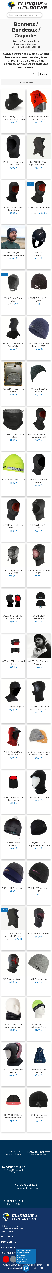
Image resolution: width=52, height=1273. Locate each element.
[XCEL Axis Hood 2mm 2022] (39, 510)
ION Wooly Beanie (38, 979)
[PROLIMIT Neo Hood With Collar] (13, 328)
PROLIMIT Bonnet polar (13, 888)
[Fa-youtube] (6, 1259)
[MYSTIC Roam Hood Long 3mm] (13, 192)
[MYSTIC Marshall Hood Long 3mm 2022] (39, 419)
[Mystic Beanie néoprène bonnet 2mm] (39, 827)
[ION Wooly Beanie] (39, 964)
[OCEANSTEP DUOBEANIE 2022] (39, 601)
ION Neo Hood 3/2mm (13, 979)
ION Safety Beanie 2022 (13, 480)
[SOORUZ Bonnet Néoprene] (39, 1100)
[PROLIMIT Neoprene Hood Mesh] (13, 147)
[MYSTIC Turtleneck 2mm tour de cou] (13, 1009)
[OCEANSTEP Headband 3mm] (13, 646)
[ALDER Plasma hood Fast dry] (13, 1054)
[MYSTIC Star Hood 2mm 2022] (39, 464)
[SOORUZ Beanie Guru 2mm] (39, 283)
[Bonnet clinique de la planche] (39, 1054)
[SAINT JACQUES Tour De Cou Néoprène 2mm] (13, 101)
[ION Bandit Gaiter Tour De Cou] (13, 419)
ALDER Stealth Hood (39, 797)
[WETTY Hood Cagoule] (13, 691)
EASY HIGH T (38, 1268)
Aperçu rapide (17, 100)
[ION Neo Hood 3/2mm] (13, 964)
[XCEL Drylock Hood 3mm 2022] (13, 555)
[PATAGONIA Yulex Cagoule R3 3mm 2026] (39, 147)
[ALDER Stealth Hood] (39, 782)
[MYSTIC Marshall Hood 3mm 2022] (13, 510)
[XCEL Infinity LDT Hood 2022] (39, 555)
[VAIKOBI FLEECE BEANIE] (39, 374)
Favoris (18, 95)
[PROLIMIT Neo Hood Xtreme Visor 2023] (39, 691)
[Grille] (2, 74)
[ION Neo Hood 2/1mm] (39, 918)
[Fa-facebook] (13, 1259)
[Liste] (6, 74)
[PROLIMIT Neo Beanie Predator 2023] (39, 328)
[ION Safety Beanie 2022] (13, 464)
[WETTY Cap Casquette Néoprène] (39, 646)
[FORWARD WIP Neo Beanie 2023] (39, 237)
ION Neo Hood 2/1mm (38, 933)
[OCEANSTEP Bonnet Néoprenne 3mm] (13, 1100)
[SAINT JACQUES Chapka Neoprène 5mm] (13, 237)
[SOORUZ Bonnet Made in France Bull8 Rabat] (39, 737)
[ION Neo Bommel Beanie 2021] (13, 827)
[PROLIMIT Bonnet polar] (13, 873)
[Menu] (2, 5)
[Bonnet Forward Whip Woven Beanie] (39, 101)
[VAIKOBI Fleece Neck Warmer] (13, 374)
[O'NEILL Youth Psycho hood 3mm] (13, 737)
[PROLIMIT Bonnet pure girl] (39, 873)
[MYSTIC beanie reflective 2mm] (39, 1009)
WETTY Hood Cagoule (13, 706)
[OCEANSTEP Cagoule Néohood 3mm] (13, 601)
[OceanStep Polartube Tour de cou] (13, 782)
